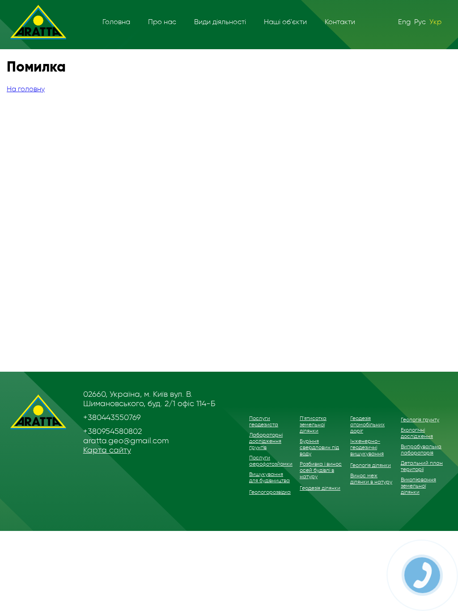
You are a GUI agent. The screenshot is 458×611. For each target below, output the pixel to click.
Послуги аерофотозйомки (271, 460)
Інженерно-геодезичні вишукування (367, 447)
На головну (26, 89)
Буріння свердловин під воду (319, 447)
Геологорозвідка (270, 492)
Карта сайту (107, 450)
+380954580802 (112, 431)
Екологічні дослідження (417, 433)
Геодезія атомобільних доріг (367, 424)
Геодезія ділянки (320, 488)
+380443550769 (112, 417)
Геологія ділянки (370, 465)
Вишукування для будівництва (269, 477)
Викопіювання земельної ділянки (418, 485)
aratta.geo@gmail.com (126, 440)
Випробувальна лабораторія (421, 449)
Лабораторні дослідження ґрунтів (266, 441)
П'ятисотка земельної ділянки (313, 424)
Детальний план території (422, 466)
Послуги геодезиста (263, 421)
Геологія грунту (420, 419)
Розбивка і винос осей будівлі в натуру (321, 470)
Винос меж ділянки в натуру (371, 478)
